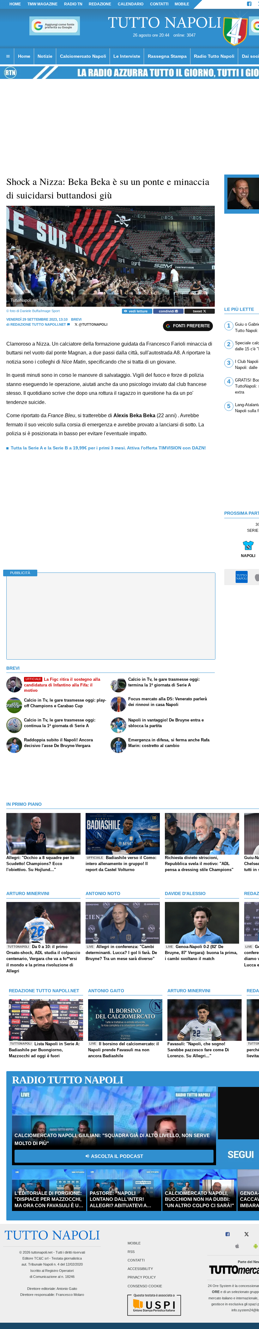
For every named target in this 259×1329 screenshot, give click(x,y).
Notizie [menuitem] (45, 56)
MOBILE (182, 4)
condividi (167, 311)
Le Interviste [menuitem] (126, 56)
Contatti (136, 1260)
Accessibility (140, 1269)
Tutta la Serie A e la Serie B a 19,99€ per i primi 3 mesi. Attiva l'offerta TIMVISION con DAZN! (108, 447)
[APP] (243, 576)
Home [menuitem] (24, 56)
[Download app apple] (237, 1246)
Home (15, 4)
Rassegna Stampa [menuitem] (167, 56)
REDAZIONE (100, 4)
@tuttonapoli (92, 324)
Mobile (134, 1243)
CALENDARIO (130, 4)
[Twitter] (246, 1234)
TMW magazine (42, 4)
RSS (131, 1252)
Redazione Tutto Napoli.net (38, 324)
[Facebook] (249, 4)
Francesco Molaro (70, 1294)
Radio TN (73, 4)
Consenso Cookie (145, 1286)
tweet (198, 311)
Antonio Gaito (67, 1288)
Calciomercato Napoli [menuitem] (83, 56)
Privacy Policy (142, 1277)
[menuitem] (8, 56)
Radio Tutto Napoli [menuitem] (214, 56)
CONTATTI (159, 4)
